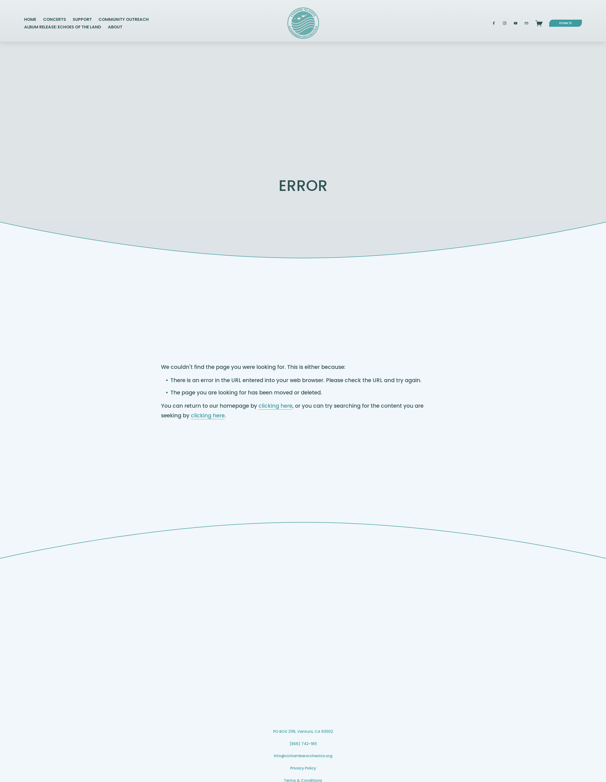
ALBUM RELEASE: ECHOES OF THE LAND (62, 27)
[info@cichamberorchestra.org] (526, 23)
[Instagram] (505, 23)
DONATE (565, 23)
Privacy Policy (303, 768)
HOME (30, 19)
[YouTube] (515, 23)
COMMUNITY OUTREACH (123, 19)
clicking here (275, 406)
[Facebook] (494, 23)
